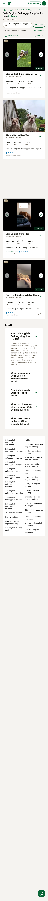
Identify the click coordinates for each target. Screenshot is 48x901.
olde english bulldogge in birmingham (10, 442)
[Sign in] (44, 3)
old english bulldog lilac (33, 472)
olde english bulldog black (13, 529)
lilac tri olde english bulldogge (33, 504)
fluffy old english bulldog (32, 485)
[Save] (40, 74)
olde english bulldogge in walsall (13, 457)
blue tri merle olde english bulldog (33, 478)
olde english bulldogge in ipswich (13, 498)
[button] (24, 55)
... (35, 10)
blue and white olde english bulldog (33, 458)
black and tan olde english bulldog (13, 522)
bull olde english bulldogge (32, 531)
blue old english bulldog (32, 491)
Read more (39, 30)
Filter (41, 25)
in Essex (12, 16)
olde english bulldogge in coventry (14, 450)
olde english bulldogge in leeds (12, 476)
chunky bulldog (11, 517)
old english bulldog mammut (33, 518)
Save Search (13, 36)
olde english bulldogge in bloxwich (10, 506)
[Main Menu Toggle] (4, 3)
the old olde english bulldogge (33, 524)
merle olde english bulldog (33, 452)
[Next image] (41, 54)
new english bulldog (13, 513)
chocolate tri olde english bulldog (32, 498)
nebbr (27, 440)
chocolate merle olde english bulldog (34, 445)
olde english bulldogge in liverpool (14, 463)
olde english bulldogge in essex (13, 470)
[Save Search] (41, 893)
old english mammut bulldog (34, 511)
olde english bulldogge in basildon (14, 492)
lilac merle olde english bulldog (32, 465)
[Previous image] (7, 54)
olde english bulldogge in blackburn (10, 484)
